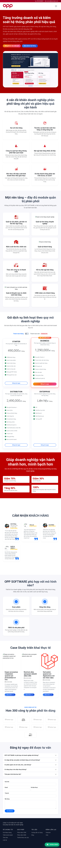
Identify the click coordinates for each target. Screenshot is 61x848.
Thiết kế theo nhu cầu (23, 837)
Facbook (48, 832)
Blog (32, 835)
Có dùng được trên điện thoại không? (15, 769)
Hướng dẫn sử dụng (36, 832)
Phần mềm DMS (21, 835)
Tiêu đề (7, 793)
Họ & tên (7, 781)
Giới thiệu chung (7, 832)
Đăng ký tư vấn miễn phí (12, 46)
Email (6, 787)
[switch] (27, 334)
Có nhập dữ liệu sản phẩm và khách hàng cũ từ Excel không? (22, 760)
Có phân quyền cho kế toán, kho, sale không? (17, 765)
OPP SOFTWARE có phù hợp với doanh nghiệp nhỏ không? (21, 755)
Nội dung (7, 799)
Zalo (47, 835)
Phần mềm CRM (21, 832)
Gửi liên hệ (10, 811)
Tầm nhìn (5, 837)
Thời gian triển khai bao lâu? (12, 774)
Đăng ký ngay (16, 383)
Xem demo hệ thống (30, 46)
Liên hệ (5, 840)
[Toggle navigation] (56, 6)
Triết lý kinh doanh (8, 835)
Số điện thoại (34, 787)
